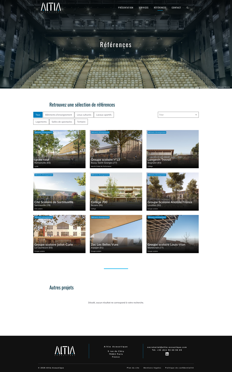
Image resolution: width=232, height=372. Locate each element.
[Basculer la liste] (196, 115)
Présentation (125, 7)
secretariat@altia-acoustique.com (167, 347)
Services (144, 7)
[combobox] (176, 115)
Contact (176, 7)
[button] (187, 7)
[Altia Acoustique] (51, 7)
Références (160, 7)
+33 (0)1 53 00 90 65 (169, 350)
